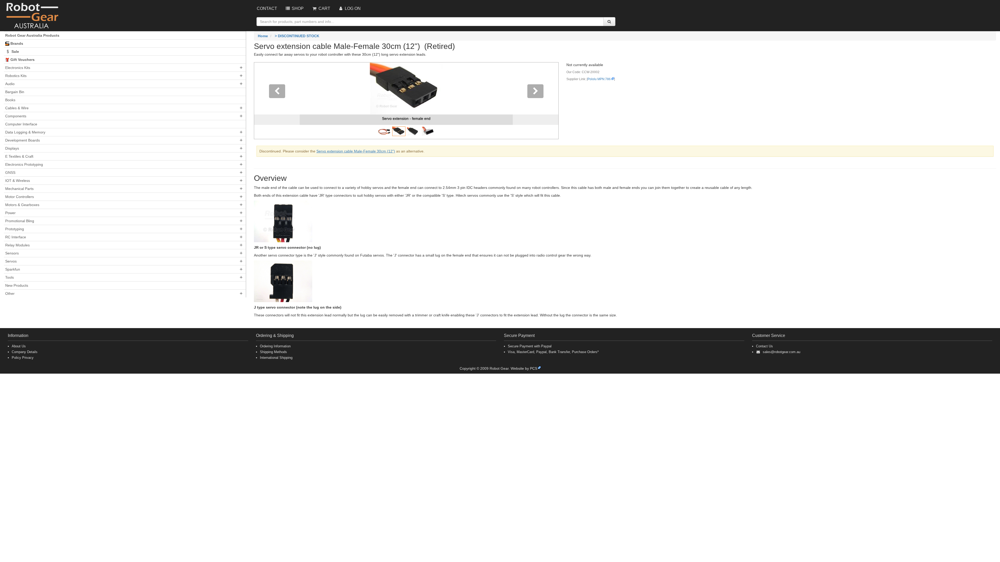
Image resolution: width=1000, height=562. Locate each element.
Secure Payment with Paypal (530, 346)
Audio (10, 84)
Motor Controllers (19, 197)
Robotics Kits (16, 76)
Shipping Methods (273, 352)
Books (10, 100)
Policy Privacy (23, 358)
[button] (277, 100)
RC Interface (15, 237)
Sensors (12, 253)
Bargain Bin (14, 92)
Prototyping (14, 229)
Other (10, 293)
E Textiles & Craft (19, 156)
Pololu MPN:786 (599, 79)
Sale (14, 51)
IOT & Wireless (17, 180)
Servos (11, 261)
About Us (19, 346)
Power (10, 213)
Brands (16, 43)
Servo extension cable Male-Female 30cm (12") (355, 151)
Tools (9, 277)
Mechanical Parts (19, 189)
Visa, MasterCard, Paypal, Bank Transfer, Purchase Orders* (553, 352)
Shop (297, 8)
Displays (12, 148)
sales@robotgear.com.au (781, 352)
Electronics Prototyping (24, 164)
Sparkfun (12, 269)
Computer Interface (21, 124)
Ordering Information (275, 346)
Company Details (25, 352)
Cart (323, 8)
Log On (352, 8)
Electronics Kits (17, 68)
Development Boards (22, 140)
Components (15, 116)
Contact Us (764, 346)
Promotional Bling (19, 221)
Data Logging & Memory (25, 132)
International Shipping (276, 358)
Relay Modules (17, 245)
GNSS (10, 172)
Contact (267, 8)
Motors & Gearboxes (22, 205)
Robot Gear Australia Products (32, 35)
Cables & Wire (17, 108)
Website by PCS (524, 368)
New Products (16, 285)
